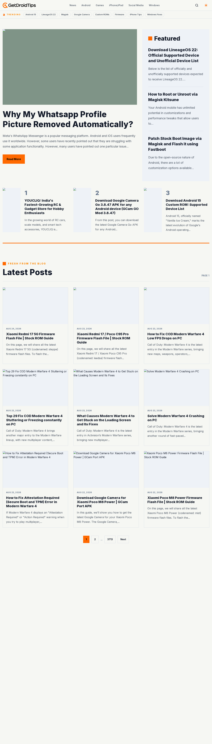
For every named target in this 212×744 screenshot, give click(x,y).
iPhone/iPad (116, 5)
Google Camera (82, 14)
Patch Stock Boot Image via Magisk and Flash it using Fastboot (175, 144)
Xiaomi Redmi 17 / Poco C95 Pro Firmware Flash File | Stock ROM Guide (103, 338)
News (73, 5)
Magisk (64, 14)
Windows (154, 5)
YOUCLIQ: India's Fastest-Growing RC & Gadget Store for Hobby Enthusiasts (44, 207)
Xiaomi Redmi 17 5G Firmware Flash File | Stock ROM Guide (30, 336)
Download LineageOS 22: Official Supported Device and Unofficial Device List (173, 55)
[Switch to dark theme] (206, 5)
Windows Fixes (154, 14)
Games (100, 5)
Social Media (136, 5)
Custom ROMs (102, 14)
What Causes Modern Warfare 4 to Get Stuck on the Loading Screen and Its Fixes (106, 420)
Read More (15, 159)
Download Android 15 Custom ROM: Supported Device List (186, 205)
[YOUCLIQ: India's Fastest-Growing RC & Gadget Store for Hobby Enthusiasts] (12, 210)
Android (85, 5)
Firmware (119, 14)
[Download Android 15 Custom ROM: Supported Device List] (153, 210)
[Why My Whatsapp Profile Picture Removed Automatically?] (70, 67)
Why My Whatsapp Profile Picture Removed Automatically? (68, 119)
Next (123, 539)
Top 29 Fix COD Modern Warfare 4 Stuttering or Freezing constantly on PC (34, 420)
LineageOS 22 (49, 14)
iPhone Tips (136, 14)
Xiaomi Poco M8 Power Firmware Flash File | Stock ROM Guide (174, 500)
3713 (110, 539)
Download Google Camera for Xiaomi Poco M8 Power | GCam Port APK (102, 502)
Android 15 (31, 14)
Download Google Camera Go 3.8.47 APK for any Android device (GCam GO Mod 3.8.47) (117, 207)
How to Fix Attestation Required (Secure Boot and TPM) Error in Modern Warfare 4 (32, 502)
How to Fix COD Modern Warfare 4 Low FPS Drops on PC (175, 336)
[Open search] (196, 5)
